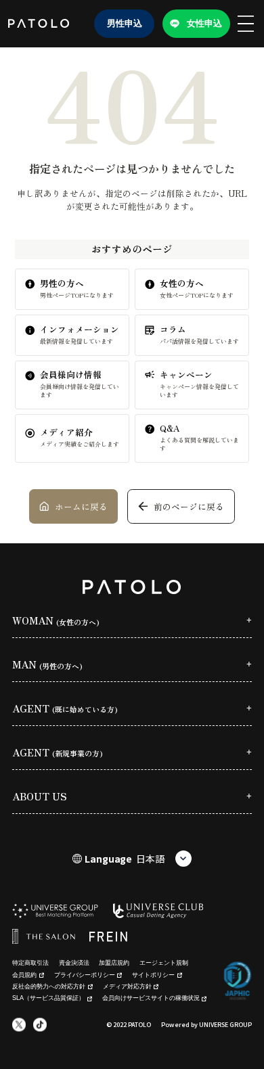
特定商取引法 (30, 962)
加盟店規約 (114, 962)
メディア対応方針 (127, 986)
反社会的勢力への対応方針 (48, 986)
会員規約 (24, 975)
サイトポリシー (153, 975)
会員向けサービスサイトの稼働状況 (151, 998)
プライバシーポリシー (84, 975)
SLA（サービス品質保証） (48, 998)
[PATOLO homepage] (38, 23)
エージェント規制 (163, 962)
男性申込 (124, 23)
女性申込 (204, 23)
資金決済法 (74, 962)
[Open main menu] (246, 24)
